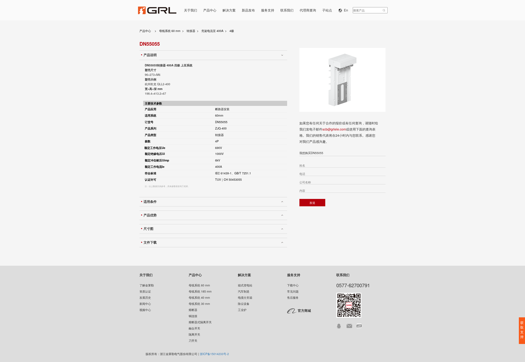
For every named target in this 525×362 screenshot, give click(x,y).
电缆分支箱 (245, 297)
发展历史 (145, 297)
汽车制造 (243, 291)
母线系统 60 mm (169, 31)
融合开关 (194, 328)
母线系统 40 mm (199, 297)
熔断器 (193, 310)
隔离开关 (194, 334)
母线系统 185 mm (200, 291)
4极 (231, 31)
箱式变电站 (245, 285)
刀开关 (193, 340)
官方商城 (304, 310)
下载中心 (293, 285)
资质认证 (145, 291)
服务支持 (293, 274)
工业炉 (242, 310)
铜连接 (193, 316)
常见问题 (293, 291)
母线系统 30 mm (199, 304)
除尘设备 (243, 304)
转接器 (191, 31)
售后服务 (293, 297)
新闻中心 (145, 304)
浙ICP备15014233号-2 (214, 354)
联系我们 (342, 274)
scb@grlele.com (334, 129)
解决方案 (244, 274)
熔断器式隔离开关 (200, 322)
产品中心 (145, 31)
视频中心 (145, 310)
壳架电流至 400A (212, 31)
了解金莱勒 (146, 285)
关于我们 (146, 274)
